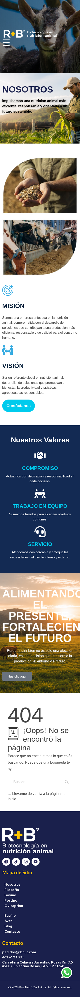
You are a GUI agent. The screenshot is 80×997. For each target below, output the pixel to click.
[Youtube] (36, 862)
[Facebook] (6, 862)
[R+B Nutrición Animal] (30, 34)
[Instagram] (26, 862)
